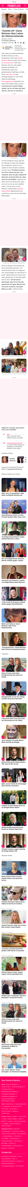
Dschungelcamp (7, 81)
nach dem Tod (10, 74)
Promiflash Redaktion (9, 40)
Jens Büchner (8, 63)
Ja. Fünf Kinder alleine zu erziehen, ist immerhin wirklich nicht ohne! (15, 446)
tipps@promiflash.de (14, 469)
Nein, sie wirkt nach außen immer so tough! (15, 437)
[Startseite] (14, 6)
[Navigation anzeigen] (2, 5)
